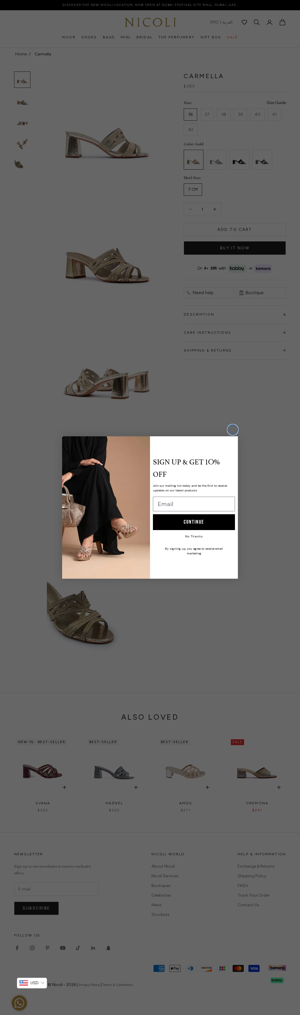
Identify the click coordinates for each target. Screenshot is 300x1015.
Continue (194, 522)
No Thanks (194, 536)
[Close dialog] (233, 430)
